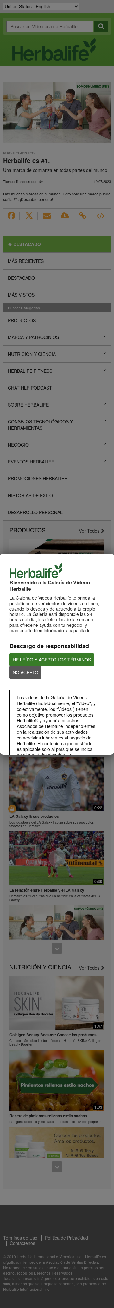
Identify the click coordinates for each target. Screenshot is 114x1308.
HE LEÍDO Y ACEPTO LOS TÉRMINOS (52, 659)
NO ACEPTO (25, 672)
